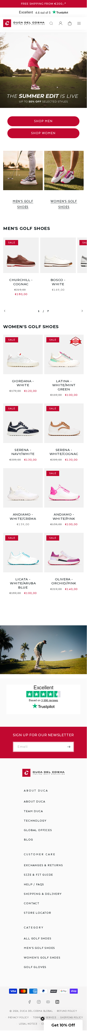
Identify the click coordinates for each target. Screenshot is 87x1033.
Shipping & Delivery (43, 894)
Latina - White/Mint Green (64, 385)
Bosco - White (58, 282)
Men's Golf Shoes (23, 204)
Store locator (37, 913)
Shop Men (43, 121)
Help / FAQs (34, 884)
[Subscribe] (69, 747)
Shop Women (43, 133)
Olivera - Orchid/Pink (63, 581)
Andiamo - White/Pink (64, 516)
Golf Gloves (35, 967)
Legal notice (28, 1023)
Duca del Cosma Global (36, 1011)
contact (31, 903)
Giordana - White (23, 383)
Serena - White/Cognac (64, 452)
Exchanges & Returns (43, 865)
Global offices (38, 830)
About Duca (34, 801)
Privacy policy (18, 1017)
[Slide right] (82, 311)
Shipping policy (71, 1017)
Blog (28, 839)
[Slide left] (4, 311)
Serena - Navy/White (23, 452)
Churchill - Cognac (21, 282)
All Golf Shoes (37, 938)
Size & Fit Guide (38, 875)
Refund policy (67, 1011)
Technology (35, 820)
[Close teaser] (42, 1019)
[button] (50, 23)
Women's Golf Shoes (64, 204)
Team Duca (33, 811)
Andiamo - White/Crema (23, 516)
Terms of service (44, 1017)
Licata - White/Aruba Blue (23, 583)
